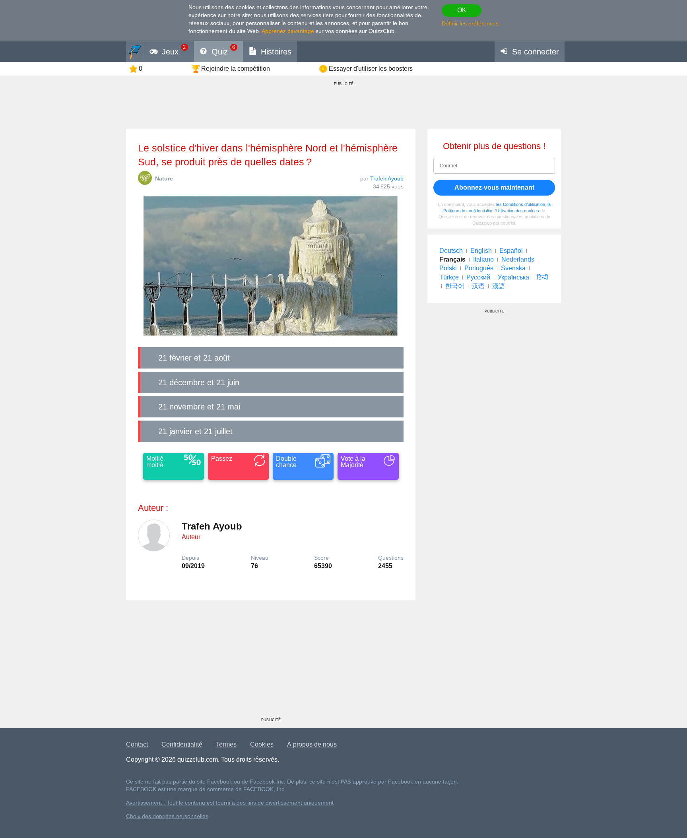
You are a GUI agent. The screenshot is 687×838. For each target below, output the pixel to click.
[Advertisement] (270, 662)
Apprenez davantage (288, 31)
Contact (137, 744)
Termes (226, 744)
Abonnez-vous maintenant (494, 187)
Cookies (262, 744)
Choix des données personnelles (167, 816)
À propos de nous (312, 744)
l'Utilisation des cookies (517, 210)
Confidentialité (181, 744)
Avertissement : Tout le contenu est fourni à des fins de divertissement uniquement (230, 803)
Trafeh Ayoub (387, 178)
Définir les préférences (470, 23)
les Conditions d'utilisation (520, 204)
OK (461, 10)
